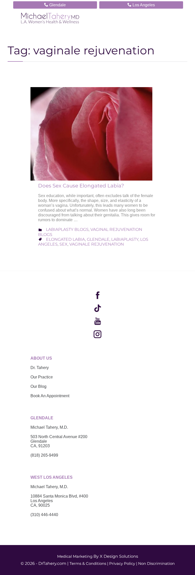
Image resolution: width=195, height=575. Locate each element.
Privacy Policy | (123, 563)
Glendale (55, 4)
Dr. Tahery (39, 367)
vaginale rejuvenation (96, 244)
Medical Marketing (74, 556)
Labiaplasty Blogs (67, 229)
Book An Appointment (49, 396)
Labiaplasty (124, 239)
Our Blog (38, 386)
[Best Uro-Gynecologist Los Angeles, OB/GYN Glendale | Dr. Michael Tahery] (49, 18)
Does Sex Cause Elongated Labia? (81, 186)
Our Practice (41, 377)
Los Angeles (141, 4)
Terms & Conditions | (89, 563)
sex (63, 244)
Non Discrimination (156, 563)
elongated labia (65, 239)
